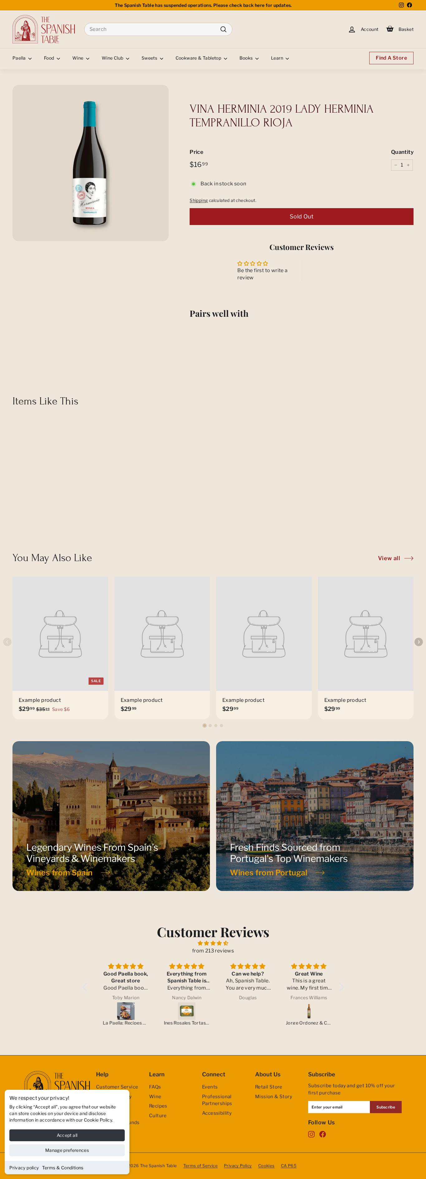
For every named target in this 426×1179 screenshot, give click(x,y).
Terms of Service (200, 1165)
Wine (78, 58)
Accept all (67, 1135)
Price (196, 152)
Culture (158, 1115)
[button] (204, 725)
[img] (213, 943)
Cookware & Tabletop (199, 58)
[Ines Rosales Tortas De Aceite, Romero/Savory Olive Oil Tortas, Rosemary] (183, 1011)
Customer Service (117, 1087)
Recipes (158, 1106)
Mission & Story (273, 1096)
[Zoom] (90, 163)
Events (210, 1087)
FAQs (155, 1087)
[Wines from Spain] (111, 816)
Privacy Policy (238, 1165)
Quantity (402, 152)
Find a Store (391, 58)
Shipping (199, 200)
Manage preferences (67, 1150)
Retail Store (269, 1087)
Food (49, 58)
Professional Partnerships (217, 1100)
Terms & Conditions (63, 1167)
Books (247, 58)
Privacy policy (24, 1167)
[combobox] (158, 29)
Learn (277, 58)
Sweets (150, 58)
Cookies (266, 1165)
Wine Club (113, 58)
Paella (19, 58)
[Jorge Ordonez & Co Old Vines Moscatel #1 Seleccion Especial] (305, 1011)
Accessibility (217, 1113)
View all (389, 558)
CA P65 (289, 1165)
